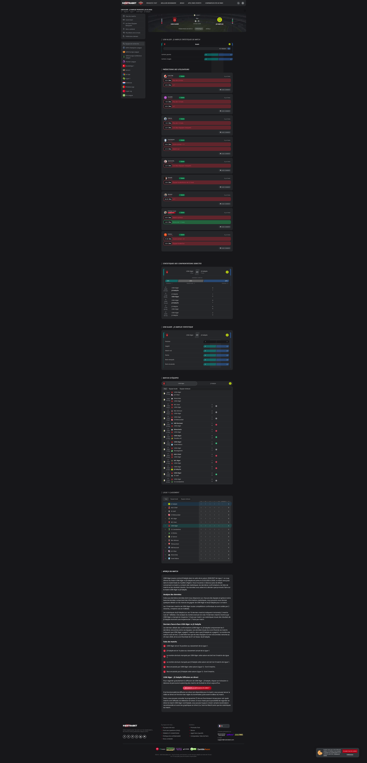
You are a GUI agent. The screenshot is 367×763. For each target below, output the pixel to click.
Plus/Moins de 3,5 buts (133, 33)
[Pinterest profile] (132, 736)
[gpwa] (170, 749)
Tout (165, 389)
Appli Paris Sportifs (194, 3)
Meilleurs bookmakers (168, 3)
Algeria (126, 12)
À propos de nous (169, 727)
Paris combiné (130, 29)
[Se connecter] (242, 3)
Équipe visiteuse (185, 389)
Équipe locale (173, 389)
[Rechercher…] (238, 3)
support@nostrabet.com (226, 740)
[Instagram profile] (136, 736)
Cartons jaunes (166, 54)
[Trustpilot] (162, 749)
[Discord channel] (144, 736)
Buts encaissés (170, 364)
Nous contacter (168, 739)
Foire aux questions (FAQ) (171, 730)
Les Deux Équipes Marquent (131, 24)
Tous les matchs (131, 16)
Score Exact (129, 20)
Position (167, 341)
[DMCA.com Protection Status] (193, 749)
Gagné (167, 346)
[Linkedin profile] (140, 736)
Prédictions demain (132, 36)
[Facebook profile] (124, 736)
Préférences (350, 754)
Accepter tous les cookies (350, 751)
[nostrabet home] (130, 725)
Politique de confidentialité (171, 736)
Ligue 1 (132, 12)
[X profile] (128, 736)
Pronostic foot (151, 3)
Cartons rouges (166, 59)
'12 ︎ (229, 49)
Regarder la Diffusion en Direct (197, 688)
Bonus (182, 3)
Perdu (167, 355)
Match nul (168, 350)
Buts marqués (169, 359)
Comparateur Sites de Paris (214, 3)
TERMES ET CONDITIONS (171, 733)
